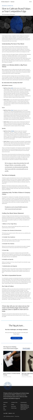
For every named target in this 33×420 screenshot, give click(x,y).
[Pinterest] (6, 413)
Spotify (12, 131)
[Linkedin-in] (4, 413)
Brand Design (13, 406)
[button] (2, 364)
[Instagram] (8, 413)
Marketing (10, 5)
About (4, 404)
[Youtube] (10, 413)
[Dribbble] (14, 413)
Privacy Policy (17, 416)
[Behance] (12, 413)
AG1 (12, 88)
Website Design (13, 408)
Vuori (12, 110)
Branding (4, 5)
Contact (4, 409)
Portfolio (12, 404)
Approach (5, 406)
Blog (4, 408)
